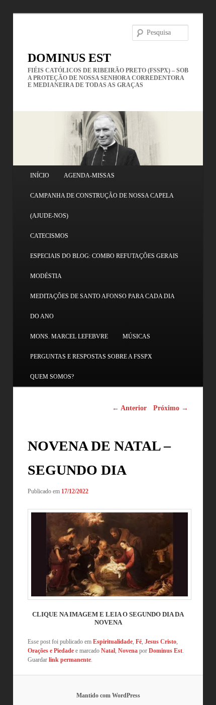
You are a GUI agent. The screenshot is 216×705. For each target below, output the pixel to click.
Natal (108, 650)
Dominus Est (165, 650)
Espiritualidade (113, 641)
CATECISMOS (49, 235)
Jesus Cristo (160, 641)
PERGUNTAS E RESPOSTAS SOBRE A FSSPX (91, 356)
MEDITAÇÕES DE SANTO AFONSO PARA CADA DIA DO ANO (102, 306)
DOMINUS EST (69, 57)
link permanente (70, 659)
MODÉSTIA (46, 276)
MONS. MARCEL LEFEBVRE (69, 336)
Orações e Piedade (51, 650)
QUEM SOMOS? (52, 376)
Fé (139, 641)
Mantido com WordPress (108, 695)
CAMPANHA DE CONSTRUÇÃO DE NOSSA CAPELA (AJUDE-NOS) (101, 205)
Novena (128, 650)
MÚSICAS (136, 336)
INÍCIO (39, 175)
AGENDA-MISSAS (89, 175)
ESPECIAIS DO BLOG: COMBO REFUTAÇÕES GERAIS (104, 255)
